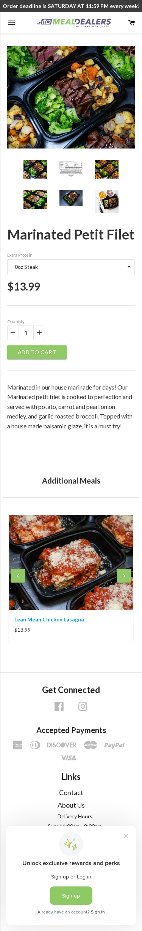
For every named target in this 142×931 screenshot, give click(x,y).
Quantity (16, 321)
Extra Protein (20, 254)
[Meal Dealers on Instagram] (83, 709)
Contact (71, 792)
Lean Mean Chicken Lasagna (49, 619)
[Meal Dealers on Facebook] (59, 709)
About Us (71, 805)
